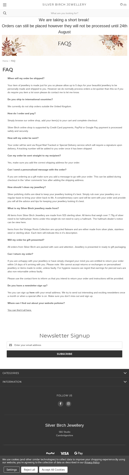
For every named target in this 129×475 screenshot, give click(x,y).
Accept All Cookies (53, 469)
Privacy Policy (91, 462)
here (32, 292)
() (124, 4)
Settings (12, 469)
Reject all (29, 469)
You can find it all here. (20, 310)
